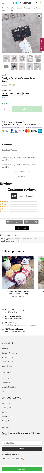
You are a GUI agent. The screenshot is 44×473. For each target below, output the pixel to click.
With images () (15, 222)
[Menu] (5, 3)
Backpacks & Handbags (23, 8)
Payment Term (7, 416)
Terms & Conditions (9, 387)
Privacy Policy (7, 420)
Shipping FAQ (7, 407)
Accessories (10, 8)
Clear (3, 97)
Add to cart (22, 469)
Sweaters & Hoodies (9, 353)
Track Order (6, 403)
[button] (39, 16)
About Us (5, 378)
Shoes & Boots (7, 366)
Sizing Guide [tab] (7, 144)
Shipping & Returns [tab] (9, 150)
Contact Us (6, 382)
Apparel (5, 348)
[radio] (5, 93)
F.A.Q (4, 391)
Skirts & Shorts (7, 357)
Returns (4, 412)
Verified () (32, 222)
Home (3, 8)
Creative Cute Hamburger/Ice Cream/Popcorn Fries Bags (18, 292)
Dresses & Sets (7, 361)
